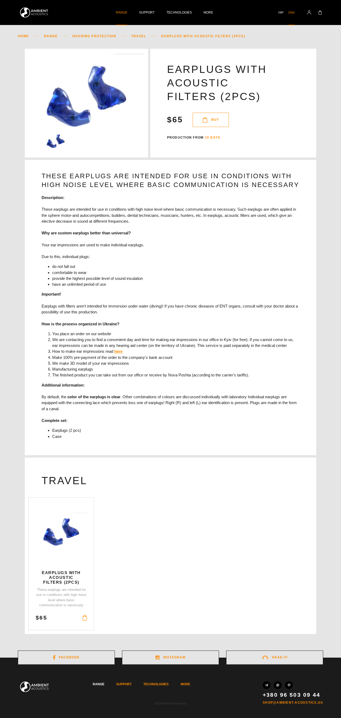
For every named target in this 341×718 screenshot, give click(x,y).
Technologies (179, 12)
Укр (280, 12)
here (118, 351)
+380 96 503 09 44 (291, 695)
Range (121, 12)
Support (147, 12)
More (208, 12)
